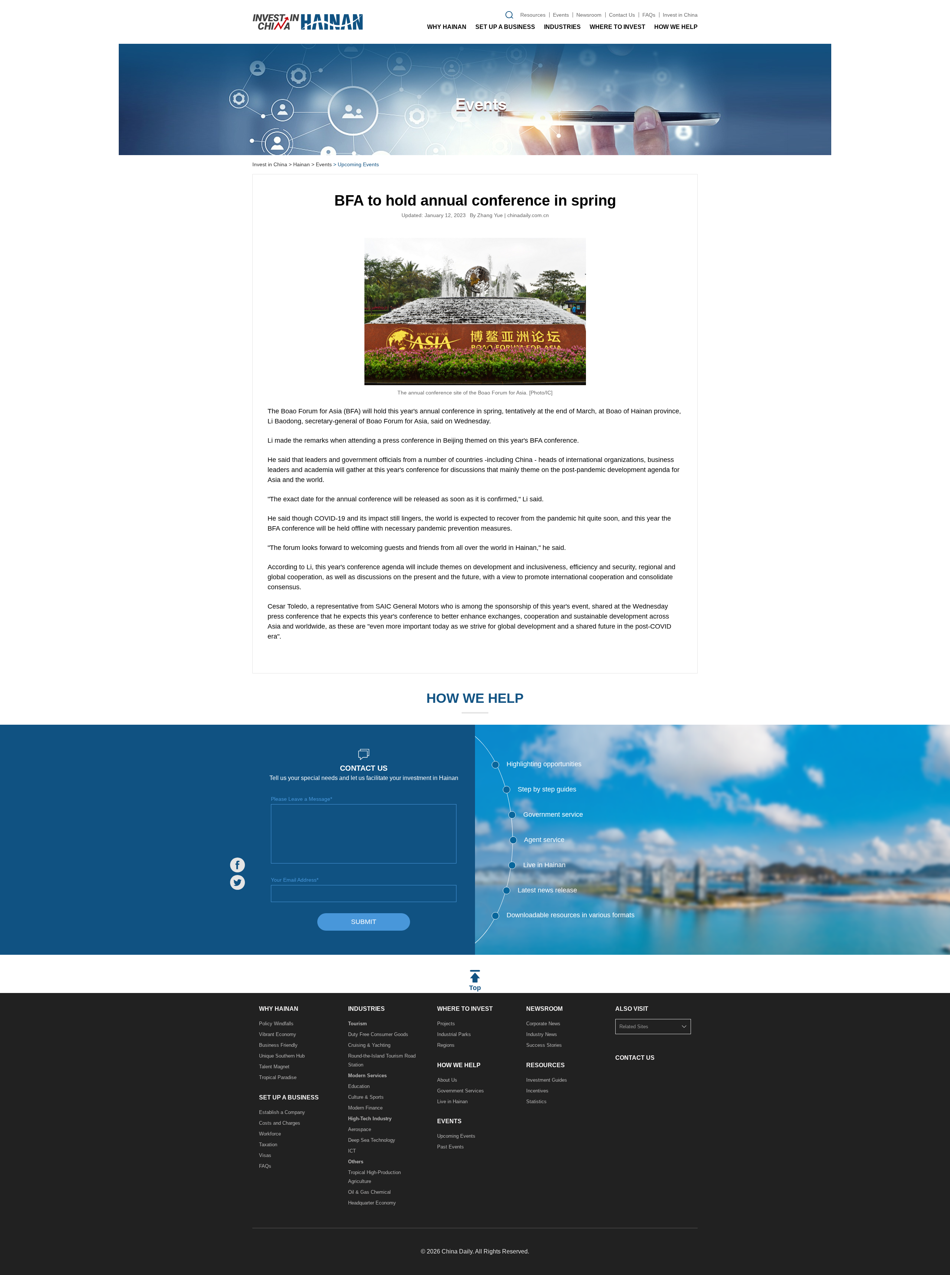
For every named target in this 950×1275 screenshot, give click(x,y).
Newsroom (589, 14)
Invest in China (680, 14)
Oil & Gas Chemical (369, 1192)
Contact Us (622, 14)
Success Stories (544, 1045)
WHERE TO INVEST (617, 27)
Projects (446, 1023)
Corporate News (543, 1023)
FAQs (648, 14)
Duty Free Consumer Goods (378, 1034)
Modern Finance (365, 1108)
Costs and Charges (279, 1123)
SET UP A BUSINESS (505, 27)
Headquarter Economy (372, 1203)
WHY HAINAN (446, 27)
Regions (446, 1045)
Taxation (268, 1144)
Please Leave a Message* (301, 799)
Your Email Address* (294, 880)
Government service (553, 814)
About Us (447, 1080)
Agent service (544, 839)
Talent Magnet (274, 1066)
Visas (265, 1155)
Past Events (450, 1147)
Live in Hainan (544, 865)
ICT (352, 1151)
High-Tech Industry (370, 1118)
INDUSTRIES (562, 27)
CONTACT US (635, 1058)
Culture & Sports (366, 1097)
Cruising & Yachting (369, 1045)
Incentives (537, 1091)
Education (359, 1086)
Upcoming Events (456, 1136)
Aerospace (359, 1129)
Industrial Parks (454, 1034)
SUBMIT (363, 921)
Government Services (460, 1091)
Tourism (357, 1023)
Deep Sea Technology (371, 1140)
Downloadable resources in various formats (571, 915)
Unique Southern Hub (282, 1056)
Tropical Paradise (278, 1077)
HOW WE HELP (676, 27)
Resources (533, 14)
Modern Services (367, 1075)
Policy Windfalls (276, 1023)
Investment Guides (546, 1080)
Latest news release (547, 890)
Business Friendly (278, 1045)
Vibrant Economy (277, 1034)
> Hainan (299, 164)
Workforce (270, 1134)
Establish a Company (282, 1112)
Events (561, 14)
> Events (321, 164)
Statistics (536, 1101)
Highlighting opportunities (544, 764)
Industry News (541, 1034)
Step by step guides (547, 789)
